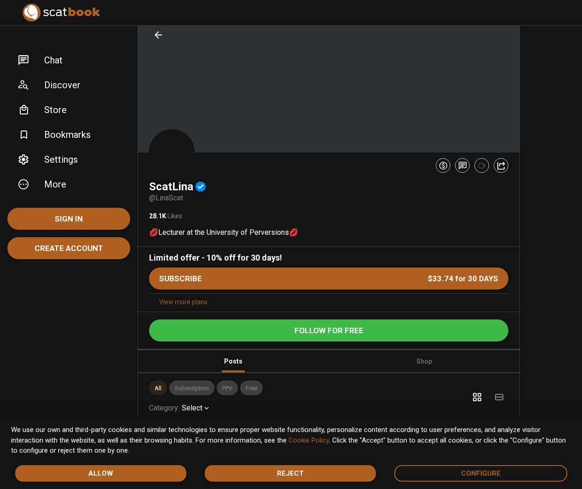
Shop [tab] (424, 361)
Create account (69, 248)
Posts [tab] (233, 361)
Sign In (69, 218)
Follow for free (328, 330)
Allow (100, 473)
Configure (481, 473)
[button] (69, 60)
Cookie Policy (308, 440)
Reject (290, 473)
